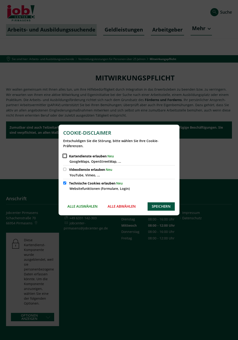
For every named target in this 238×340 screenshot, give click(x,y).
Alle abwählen (122, 206)
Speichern (161, 206)
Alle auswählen (82, 206)
